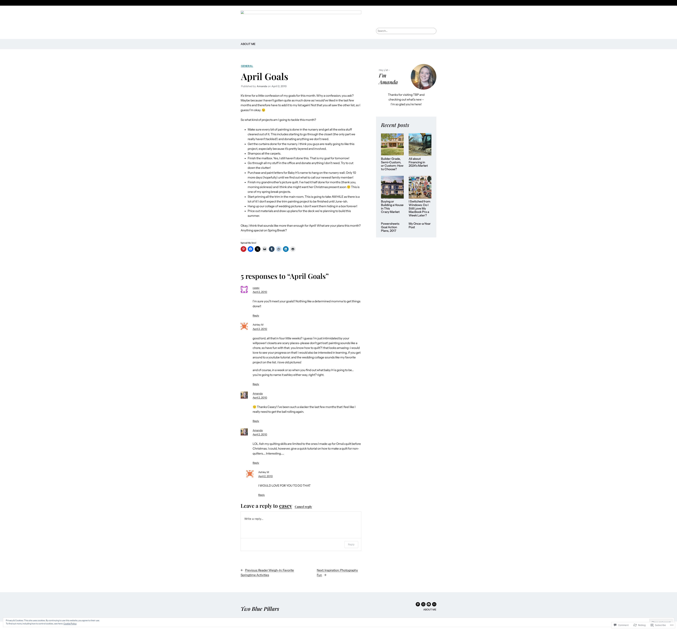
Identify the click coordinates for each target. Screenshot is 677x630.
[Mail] (434, 604)
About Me (248, 44)
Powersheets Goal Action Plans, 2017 (390, 227)
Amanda (258, 393)
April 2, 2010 (260, 291)
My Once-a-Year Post (420, 225)
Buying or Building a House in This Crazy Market (392, 207)
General (247, 66)
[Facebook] (429, 604)
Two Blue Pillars (260, 608)
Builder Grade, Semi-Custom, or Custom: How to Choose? (392, 164)
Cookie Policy (70, 623)
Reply (256, 315)
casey (256, 287)
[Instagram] (423, 604)
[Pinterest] (418, 604)
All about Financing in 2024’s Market (418, 162)
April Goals (264, 76)
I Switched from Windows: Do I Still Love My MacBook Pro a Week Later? (419, 208)
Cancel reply (303, 506)
